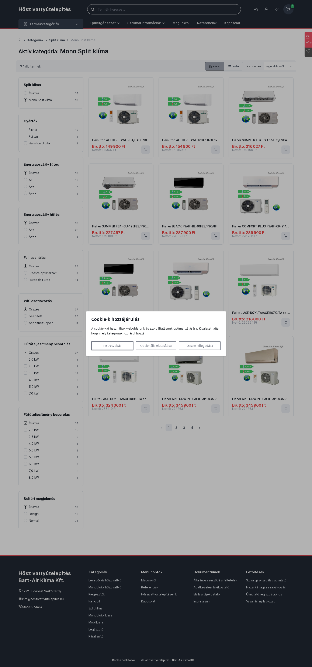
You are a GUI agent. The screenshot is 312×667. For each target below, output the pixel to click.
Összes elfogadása (200, 346)
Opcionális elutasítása (156, 346)
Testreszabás (112, 346)
